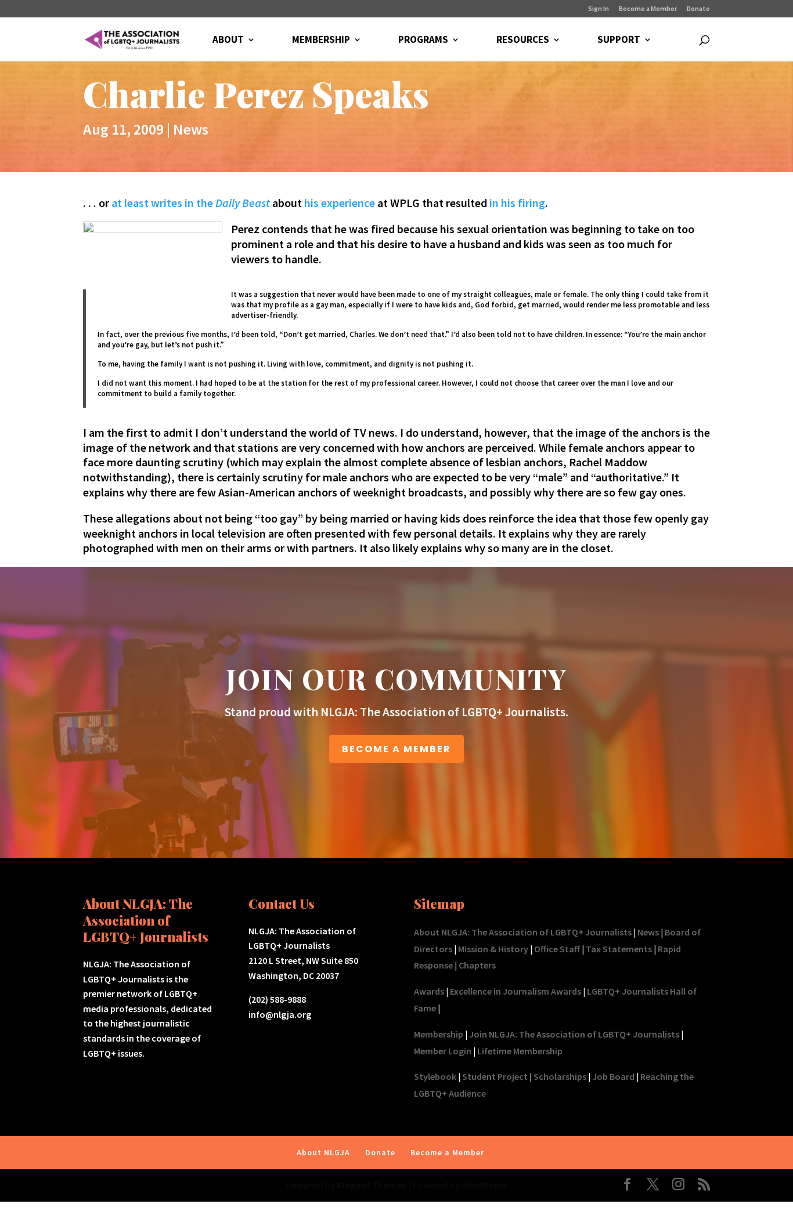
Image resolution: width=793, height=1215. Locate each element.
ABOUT (228, 40)
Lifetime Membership (520, 1051)
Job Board (613, 1076)
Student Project (495, 1076)
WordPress (484, 1185)
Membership (438, 1034)
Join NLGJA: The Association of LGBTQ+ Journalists (574, 1034)
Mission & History (493, 949)
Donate (698, 9)
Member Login (442, 1051)
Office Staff (557, 949)
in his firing (517, 202)
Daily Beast (242, 202)
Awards (429, 991)
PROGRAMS (423, 40)
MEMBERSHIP (321, 40)
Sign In (598, 9)
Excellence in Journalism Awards (515, 991)
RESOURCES (522, 40)
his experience (338, 202)
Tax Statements (619, 949)
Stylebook (435, 1076)
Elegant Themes (371, 1185)
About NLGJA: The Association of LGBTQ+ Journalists (523, 932)
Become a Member (648, 9)
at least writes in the (163, 202)
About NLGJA (323, 1152)
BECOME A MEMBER (396, 749)
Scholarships (560, 1076)
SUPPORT (618, 40)
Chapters (477, 965)
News (190, 129)
